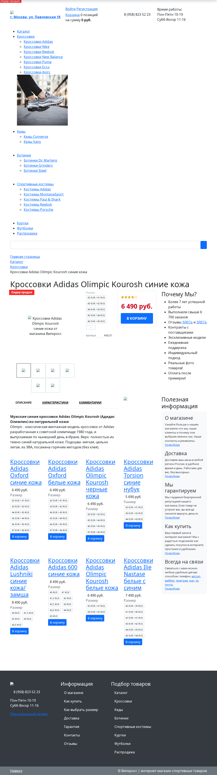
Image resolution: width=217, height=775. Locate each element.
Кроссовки (123, 701)
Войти (70, 9)
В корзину (137, 318)
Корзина (72, 15)
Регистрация (87, 9)
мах (191, 580)
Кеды (118, 709)
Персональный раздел (29, 714)
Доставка (71, 718)
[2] (126, 296)
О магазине (73, 692)
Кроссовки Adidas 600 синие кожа (64, 567)
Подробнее (172, 445)
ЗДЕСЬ (187, 322)
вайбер (169, 580)
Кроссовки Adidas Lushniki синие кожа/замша (25, 577)
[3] (129, 296)
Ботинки (121, 718)
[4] (132, 296)
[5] (136, 296)
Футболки (122, 743)
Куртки (120, 735)
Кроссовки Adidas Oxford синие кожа (26, 472)
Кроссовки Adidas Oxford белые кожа (64, 472)
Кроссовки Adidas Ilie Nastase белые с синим (138, 574)
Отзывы (70, 743)
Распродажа (124, 752)
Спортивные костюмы (132, 726)
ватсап (196, 576)
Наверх (16, 770)
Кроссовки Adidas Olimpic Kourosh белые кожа (102, 574)
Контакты (72, 735)
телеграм (182, 580)
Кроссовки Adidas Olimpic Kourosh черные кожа (100, 479)
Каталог (121, 692)
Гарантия (71, 726)
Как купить (73, 701)
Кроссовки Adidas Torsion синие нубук (138, 475)
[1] (122, 296)
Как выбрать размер (81, 709)
